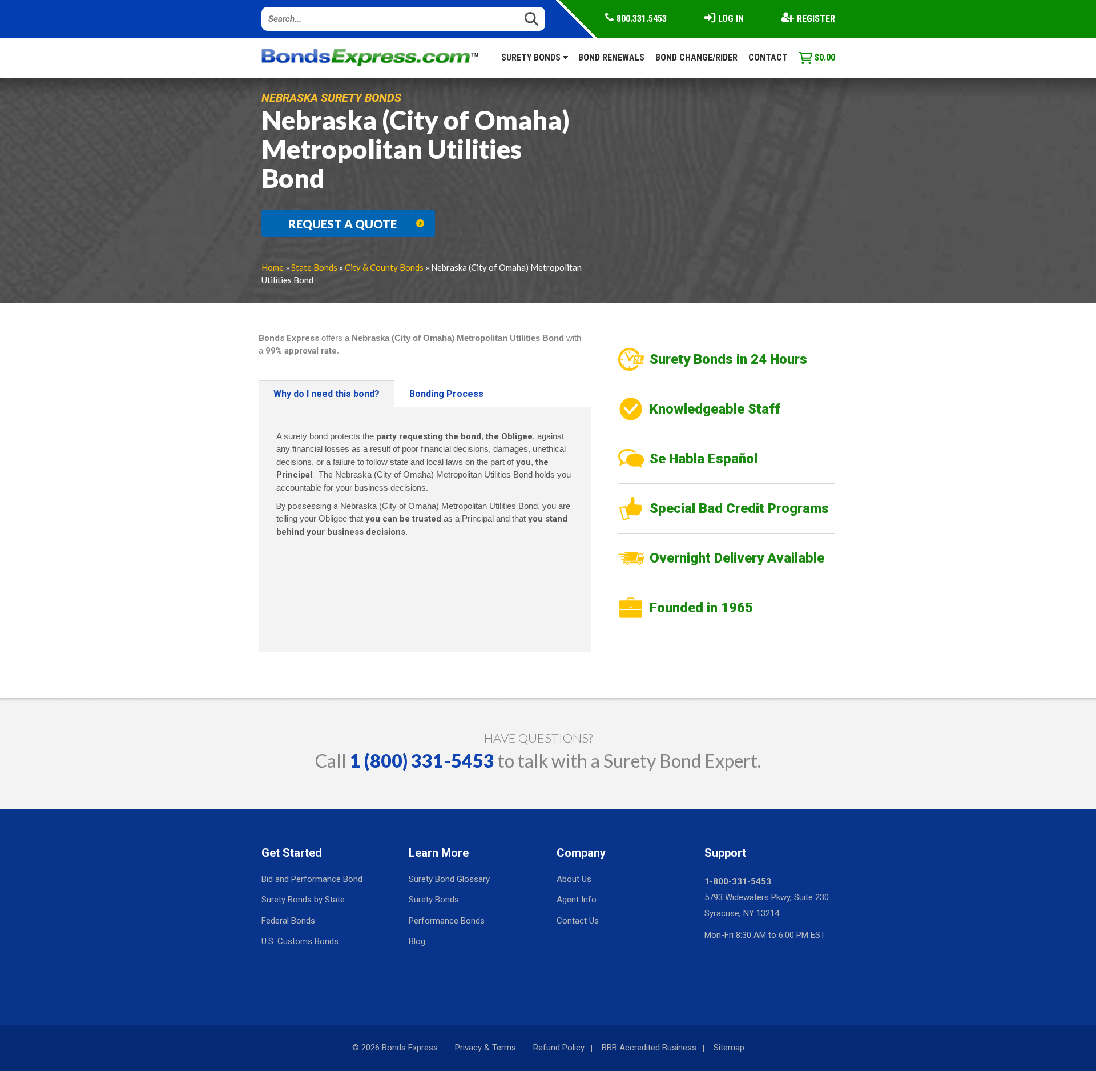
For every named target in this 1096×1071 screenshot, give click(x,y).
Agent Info (577, 899)
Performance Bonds (447, 921)
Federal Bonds (288, 921)
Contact (768, 57)
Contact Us (578, 921)
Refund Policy (559, 1047)
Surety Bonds (532, 57)
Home (272, 267)
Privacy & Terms (485, 1047)
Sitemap (729, 1047)
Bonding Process (446, 393)
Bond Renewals (611, 57)
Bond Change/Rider (696, 57)
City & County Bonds (384, 267)
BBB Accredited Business (649, 1047)
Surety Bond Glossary (449, 879)
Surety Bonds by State (303, 899)
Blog (417, 941)
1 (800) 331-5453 (422, 760)
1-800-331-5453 (737, 881)
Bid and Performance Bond (311, 879)
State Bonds (314, 267)
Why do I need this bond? (326, 393)
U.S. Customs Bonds (300, 941)
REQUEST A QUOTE (342, 224)
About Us (574, 879)
